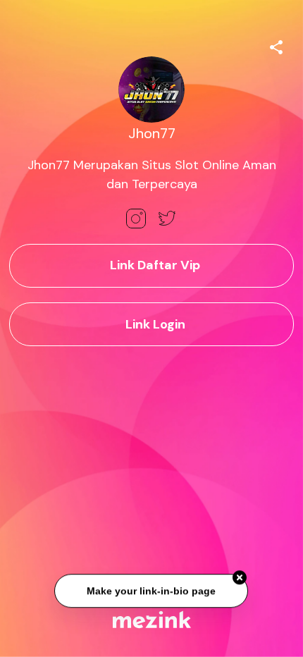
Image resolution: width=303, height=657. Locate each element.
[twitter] (167, 218)
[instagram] (136, 218)
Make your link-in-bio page (151, 591)
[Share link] (276, 45)
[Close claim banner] (240, 579)
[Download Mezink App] (152, 619)
